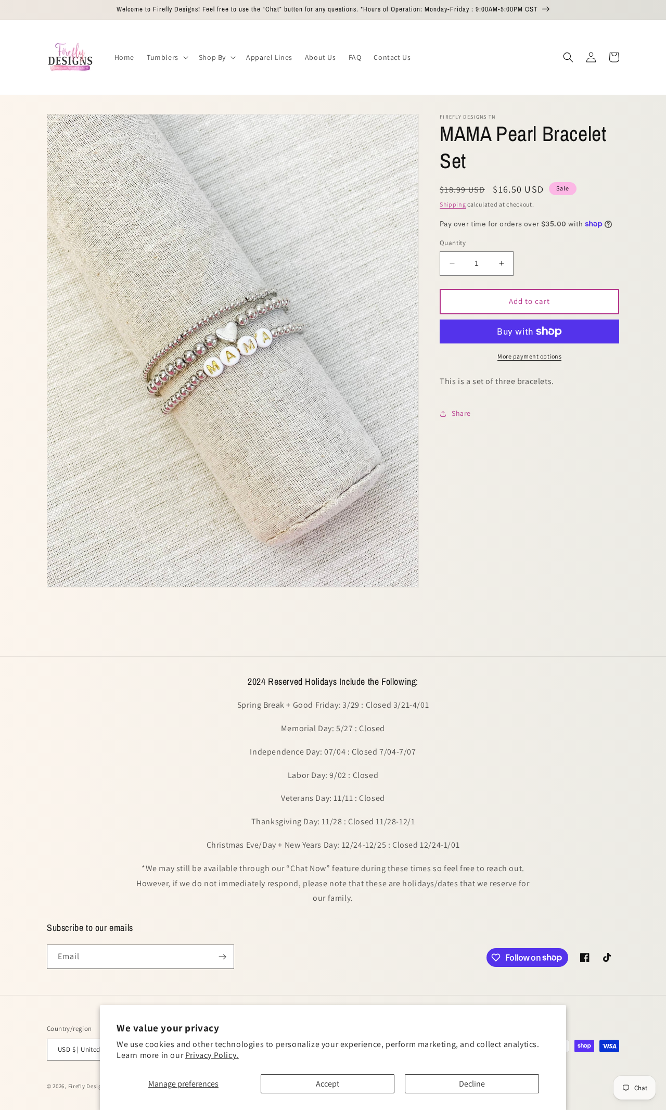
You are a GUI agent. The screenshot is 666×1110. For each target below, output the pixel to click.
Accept (327, 1083)
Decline (472, 1083)
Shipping (453, 204)
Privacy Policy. (212, 1055)
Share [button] (461, 413)
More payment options (529, 356)
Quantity (453, 242)
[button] (166, 57)
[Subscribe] (222, 957)
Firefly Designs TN (93, 1086)
